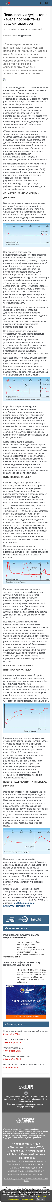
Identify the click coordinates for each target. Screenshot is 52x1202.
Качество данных (31, 1167)
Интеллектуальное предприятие (25, 1171)
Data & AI (14, 1167)
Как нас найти (9, 1099)
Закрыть (40, 1199)
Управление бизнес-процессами (25, 1174)
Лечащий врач (37, 1150)
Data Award (12, 1161)
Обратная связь (39, 1097)
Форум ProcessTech (13, 1047)
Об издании (26, 1097)
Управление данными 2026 (16, 1056)
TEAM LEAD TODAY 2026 (16, 1039)
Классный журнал (33, 1154)
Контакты (21, 1099)
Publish (13, 1154)
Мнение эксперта (16, 928)
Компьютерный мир (27, 1143)
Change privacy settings (25, 1107)
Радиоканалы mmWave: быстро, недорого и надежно (21, 936)
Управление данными (32, 1161)
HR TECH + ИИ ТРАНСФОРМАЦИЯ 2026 (23, 1064)
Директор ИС (16, 1150)
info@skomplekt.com (23, 902)
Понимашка (27, 1157)
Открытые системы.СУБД (27, 1147)
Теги (45, 1099)
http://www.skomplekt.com (16, 905)
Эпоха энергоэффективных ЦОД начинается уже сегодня (21, 963)
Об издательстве (12, 1097)
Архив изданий (25, 1102)
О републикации (34, 1099)
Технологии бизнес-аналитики (25, 1164)
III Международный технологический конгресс (26, 1031)
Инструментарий (24, 36)
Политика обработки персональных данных (25, 1104)
